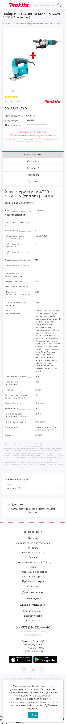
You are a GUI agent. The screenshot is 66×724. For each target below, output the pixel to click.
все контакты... (33, 634)
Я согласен (35, 715)
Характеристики (33, 154)
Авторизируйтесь (21, 508)
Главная (6, 23)
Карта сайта (33, 620)
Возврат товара (33, 615)
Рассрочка (33, 174)
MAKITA (30, 115)
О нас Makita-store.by (33, 552)
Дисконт (33, 538)
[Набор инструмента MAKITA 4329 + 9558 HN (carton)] (33, 58)
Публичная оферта (33, 581)
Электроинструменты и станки (31, 23)
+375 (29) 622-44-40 (35, 627)
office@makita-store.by (33, 631)
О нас (33, 567)
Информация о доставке (33, 571)
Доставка (33, 181)
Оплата (33, 557)
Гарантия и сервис (33, 576)
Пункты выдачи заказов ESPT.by (33, 562)
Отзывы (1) (33, 168)
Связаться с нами (33, 611)
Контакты (33, 547)
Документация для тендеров (33, 543)
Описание (33, 161)
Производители (33, 598)
